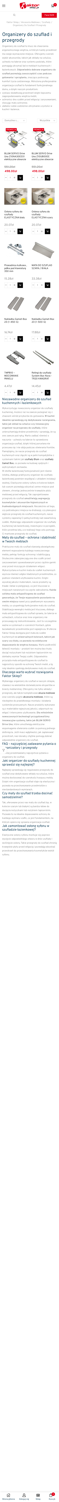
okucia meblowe (46, 693)
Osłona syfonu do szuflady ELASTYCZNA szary (42, 214)
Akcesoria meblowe (30, 22)
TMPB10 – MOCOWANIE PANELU (11, 375)
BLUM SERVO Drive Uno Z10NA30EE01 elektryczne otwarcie (15, 156)
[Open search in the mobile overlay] (14, 15)
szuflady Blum (32, 459)
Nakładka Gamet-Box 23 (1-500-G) (43, 321)
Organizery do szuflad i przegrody (29, 25)
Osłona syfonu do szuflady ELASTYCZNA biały (14, 214)
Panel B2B (49, 15)
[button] (20, 177)
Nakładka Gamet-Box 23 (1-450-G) (15, 321)
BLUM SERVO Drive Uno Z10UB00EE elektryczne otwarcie (42, 156)
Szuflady (46, 22)
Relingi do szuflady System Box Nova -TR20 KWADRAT (42, 375)
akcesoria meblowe (33, 697)
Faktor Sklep (13, 22)
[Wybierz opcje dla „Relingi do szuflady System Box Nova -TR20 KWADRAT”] (47, 392)
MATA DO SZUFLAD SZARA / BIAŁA (42, 267)
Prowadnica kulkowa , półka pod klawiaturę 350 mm (15, 268)
